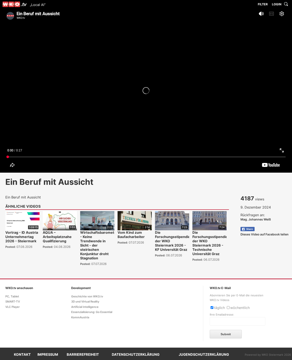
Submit (226, 334)
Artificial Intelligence (85, 307)
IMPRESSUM (47, 354)
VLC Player (12, 307)
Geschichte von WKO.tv (87, 296)
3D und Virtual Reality (85, 301)
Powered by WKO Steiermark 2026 (268, 354)
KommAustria (80, 317)
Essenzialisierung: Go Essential (91, 312)
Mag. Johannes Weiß (255, 219)
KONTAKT (22, 354)
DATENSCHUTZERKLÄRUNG (135, 354)
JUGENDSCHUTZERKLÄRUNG (204, 354)
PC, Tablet (12, 296)
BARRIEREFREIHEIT (83, 354)
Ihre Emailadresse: (222, 314)
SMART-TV (12, 301)
